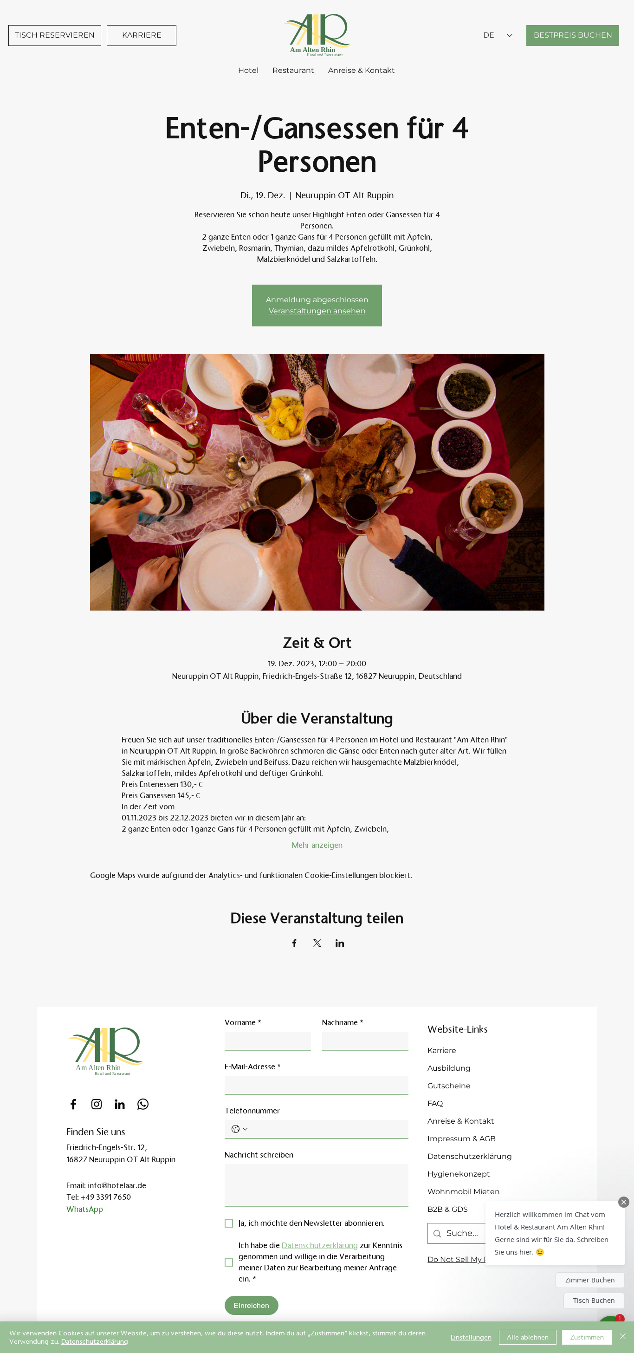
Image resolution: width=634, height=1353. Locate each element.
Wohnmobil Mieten (463, 1191)
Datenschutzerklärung (469, 1156)
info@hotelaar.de (117, 1185)
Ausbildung (449, 1068)
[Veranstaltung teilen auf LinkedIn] (340, 943)
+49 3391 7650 (106, 1197)
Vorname (243, 1023)
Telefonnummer (252, 1111)
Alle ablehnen (528, 1337)
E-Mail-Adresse (253, 1067)
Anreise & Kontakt (460, 1121)
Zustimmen (587, 1337)
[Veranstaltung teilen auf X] (317, 943)
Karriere (441, 1050)
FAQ (435, 1103)
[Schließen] (622, 1337)
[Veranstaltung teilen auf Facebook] (294, 943)
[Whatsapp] (143, 1104)
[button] (555, 1233)
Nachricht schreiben (259, 1155)
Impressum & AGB (461, 1138)
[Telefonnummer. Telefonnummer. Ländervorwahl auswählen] (239, 1129)
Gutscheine (449, 1085)
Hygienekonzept (458, 1174)
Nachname (342, 1023)
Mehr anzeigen (317, 845)
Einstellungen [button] (471, 1337)
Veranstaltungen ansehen (317, 310)
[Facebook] (73, 1104)
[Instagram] (97, 1104)
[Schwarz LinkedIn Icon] (120, 1104)
